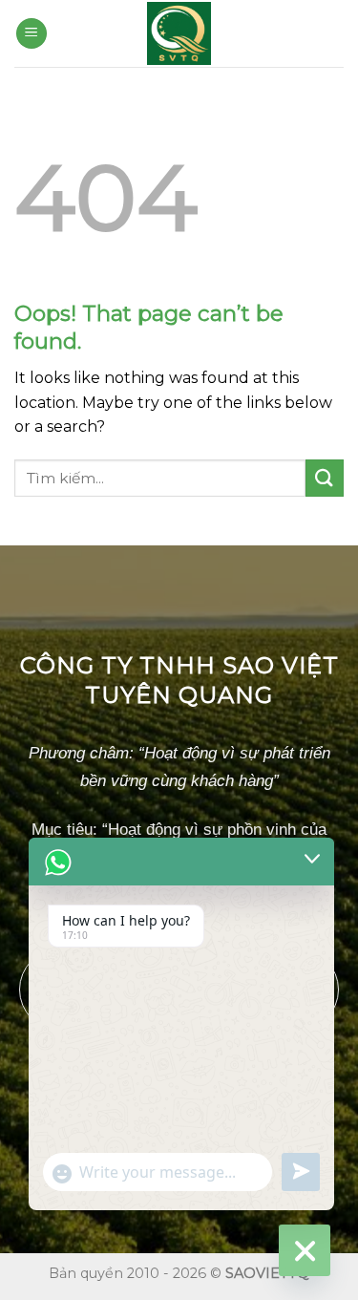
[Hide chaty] (304, 1250)
